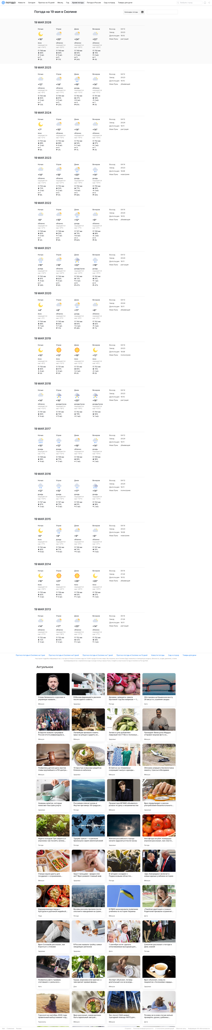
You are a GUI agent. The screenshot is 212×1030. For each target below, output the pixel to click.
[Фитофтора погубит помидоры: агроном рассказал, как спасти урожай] (159, 831)
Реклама (18, 1028)
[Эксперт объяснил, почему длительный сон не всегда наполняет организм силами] (123, 972)
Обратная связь (181, 1028)
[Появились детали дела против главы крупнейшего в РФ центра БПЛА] (53, 760)
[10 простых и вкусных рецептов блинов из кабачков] (88, 760)
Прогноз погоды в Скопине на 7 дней (98, 655)
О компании (10, 1028)
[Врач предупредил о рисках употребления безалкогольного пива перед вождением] (159, 795)
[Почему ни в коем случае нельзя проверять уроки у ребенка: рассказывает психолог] (159, 1007)
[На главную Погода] (10, 2)
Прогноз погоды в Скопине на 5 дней (64, 655)
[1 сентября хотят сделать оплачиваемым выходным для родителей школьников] (123, 937)
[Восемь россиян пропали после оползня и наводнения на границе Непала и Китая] (88, 901)
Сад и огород (173, 655)
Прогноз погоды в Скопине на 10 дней (131, 655)
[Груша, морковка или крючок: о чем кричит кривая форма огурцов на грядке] (88, 972)
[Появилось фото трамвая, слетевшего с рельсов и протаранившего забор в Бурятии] (53, 972)
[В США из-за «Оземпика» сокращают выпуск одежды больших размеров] (123, 760)
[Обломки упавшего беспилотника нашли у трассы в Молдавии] (159, 760)
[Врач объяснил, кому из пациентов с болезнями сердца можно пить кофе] (159, 972)
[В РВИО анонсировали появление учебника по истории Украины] (123, 901)
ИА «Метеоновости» (203, 1028)
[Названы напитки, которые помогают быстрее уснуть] (53, 795)
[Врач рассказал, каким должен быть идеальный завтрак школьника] (88, 1007)
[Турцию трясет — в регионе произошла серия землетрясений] (88, 831)
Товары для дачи (189, 655)
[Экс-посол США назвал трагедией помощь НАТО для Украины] (123, 1007)
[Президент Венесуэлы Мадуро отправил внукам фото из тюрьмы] (159, 725)
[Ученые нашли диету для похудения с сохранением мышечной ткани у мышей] (53, 866)
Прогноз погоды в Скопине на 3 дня (30, 655)
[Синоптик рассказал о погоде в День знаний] (159, 937)
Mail (3, 1028)
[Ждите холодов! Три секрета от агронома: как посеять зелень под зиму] (53, 831)
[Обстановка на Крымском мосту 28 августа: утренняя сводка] (159, 689)
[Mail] (3, 2)
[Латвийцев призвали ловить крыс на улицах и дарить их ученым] (88, 725)
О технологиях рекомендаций (164, 1028)
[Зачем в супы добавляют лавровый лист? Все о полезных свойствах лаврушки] (123, 725)
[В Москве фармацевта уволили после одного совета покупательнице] (88, 689)
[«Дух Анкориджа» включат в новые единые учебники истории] (159, 866)
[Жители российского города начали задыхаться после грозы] (123, 831)
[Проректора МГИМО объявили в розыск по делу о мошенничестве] (123, 795)
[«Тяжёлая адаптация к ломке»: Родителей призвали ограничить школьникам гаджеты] (159, 901)
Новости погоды (157, 655)
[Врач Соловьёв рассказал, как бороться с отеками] (53, 937)
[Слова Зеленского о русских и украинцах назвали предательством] (53, 689)
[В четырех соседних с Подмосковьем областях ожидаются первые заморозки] (123, 866)
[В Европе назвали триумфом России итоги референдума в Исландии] (53, 725)
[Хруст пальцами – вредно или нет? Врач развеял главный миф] (88, 866)
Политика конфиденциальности (143, 1028)
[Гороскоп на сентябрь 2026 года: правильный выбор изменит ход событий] (53, 1007)
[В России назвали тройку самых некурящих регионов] (88, 937)
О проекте (128, 1028)
